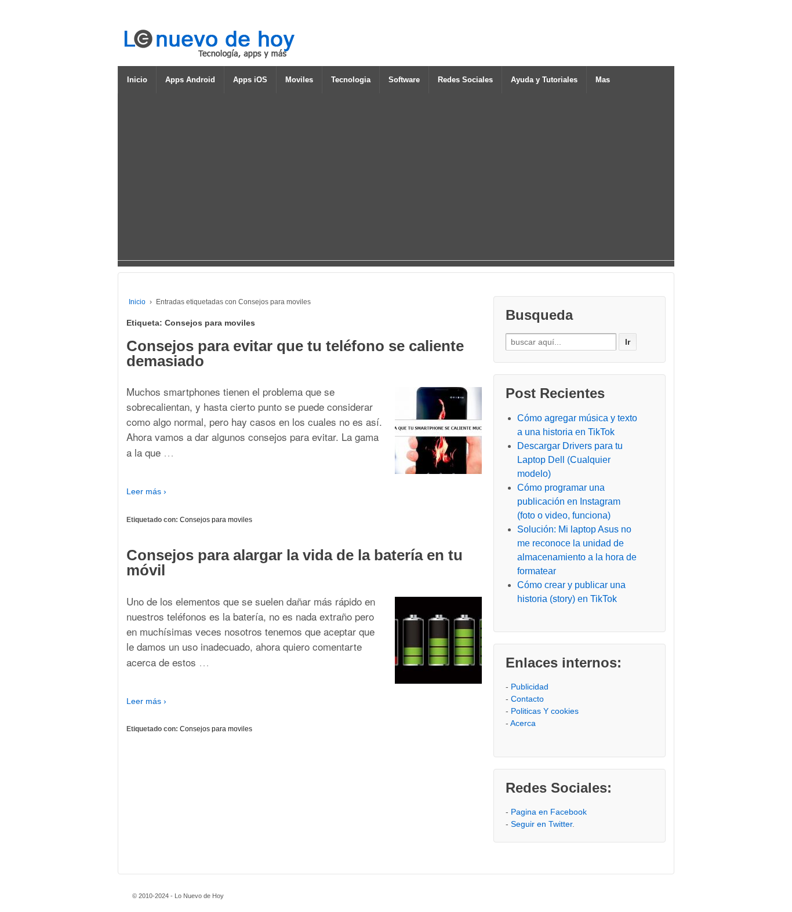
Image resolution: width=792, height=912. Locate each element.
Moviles (299, 79)
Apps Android (190, 79)
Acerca (523, 723)
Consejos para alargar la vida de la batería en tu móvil (294, 562)
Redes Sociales (465, 79)
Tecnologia (350, 79)
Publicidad (529, 686)
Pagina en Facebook (549, 811)
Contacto (527, 698)
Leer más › (146, 491)
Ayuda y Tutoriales (544, 79)
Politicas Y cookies (545, 711)
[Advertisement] (396, 179)
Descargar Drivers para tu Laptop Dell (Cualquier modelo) (570, 460)
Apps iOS (250, 79)
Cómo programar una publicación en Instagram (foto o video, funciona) (568, 501)
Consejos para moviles (216, 520)
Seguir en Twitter (541, 824)
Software (404, 79)
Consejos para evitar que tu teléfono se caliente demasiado (295, 353)
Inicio (137, 79)
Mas (602, 79)
